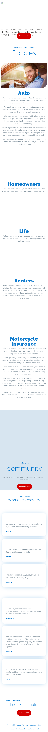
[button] (19, 3)
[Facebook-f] (27, 3)
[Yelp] (30, 3)
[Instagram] (33, 3)
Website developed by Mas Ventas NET (24, 729)
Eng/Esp (43, 3)
